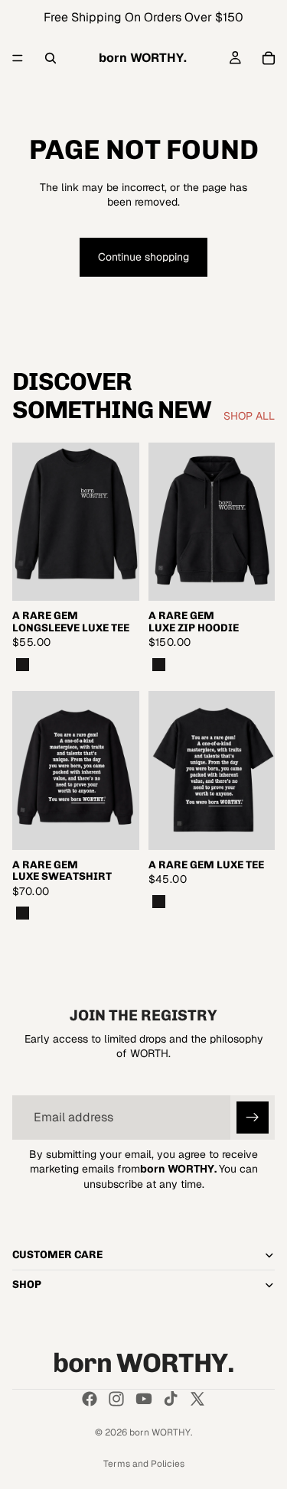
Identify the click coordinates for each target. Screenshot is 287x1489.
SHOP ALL (249, 416)
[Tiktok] (170, 1399)
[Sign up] (252, 1117)
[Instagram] (116, 1399)
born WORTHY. (160, 1432)
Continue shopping (143, 257)
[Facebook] (89, 1399)
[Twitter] (197, 1399)
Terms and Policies (143, 1464)
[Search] (50, 58)
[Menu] (17, 58)
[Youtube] (144, 1399)
